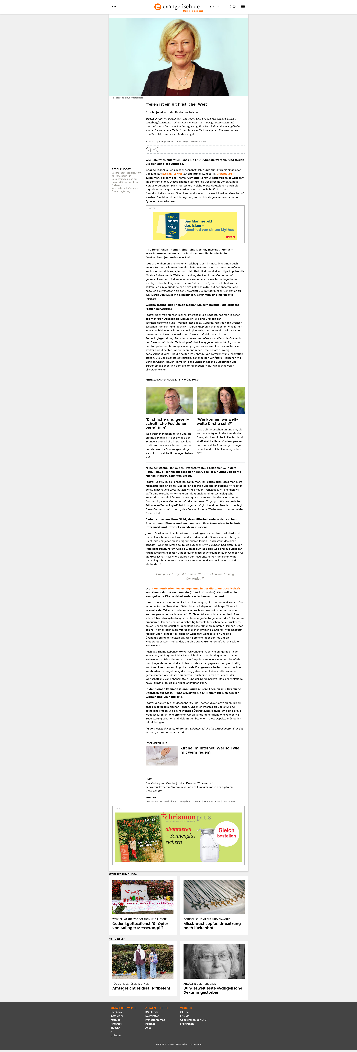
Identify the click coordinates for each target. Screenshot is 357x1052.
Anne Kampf (182, 142)
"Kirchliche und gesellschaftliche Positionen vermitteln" (167, 424)
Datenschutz (182, 1044)
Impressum (196, 1044)
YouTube (115, 1019)
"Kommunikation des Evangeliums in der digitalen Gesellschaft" (196, 588)
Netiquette (161, 1044)
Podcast (150, 1023)
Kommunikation (212, 801)
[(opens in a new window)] (195, 226)
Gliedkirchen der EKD (193, 1019)
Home (148, 149)
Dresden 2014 (225, 173)
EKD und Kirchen (198, 142)
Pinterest (115, 1023)
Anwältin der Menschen (200, 984)
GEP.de (184, 1012)
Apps (148, 1027)
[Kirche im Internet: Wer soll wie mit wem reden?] (162, 755)
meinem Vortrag (172, 173)
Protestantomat (155, 1019)
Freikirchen (187, 1023)
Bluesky (115, 1027)
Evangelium (184, 801)
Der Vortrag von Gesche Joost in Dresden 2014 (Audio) (179, 783)
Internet (197, 801)
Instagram (116, 1015)
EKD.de (184, 1015)
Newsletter (152, 1015)
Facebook (116, 1012)
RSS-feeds (151, 1012)
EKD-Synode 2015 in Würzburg (161, 801)
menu (114, 6)
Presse (171, 1044)
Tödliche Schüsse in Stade (130, 984)
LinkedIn (115, 1035)
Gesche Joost (229, 801)
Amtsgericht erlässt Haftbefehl (141, 988)
